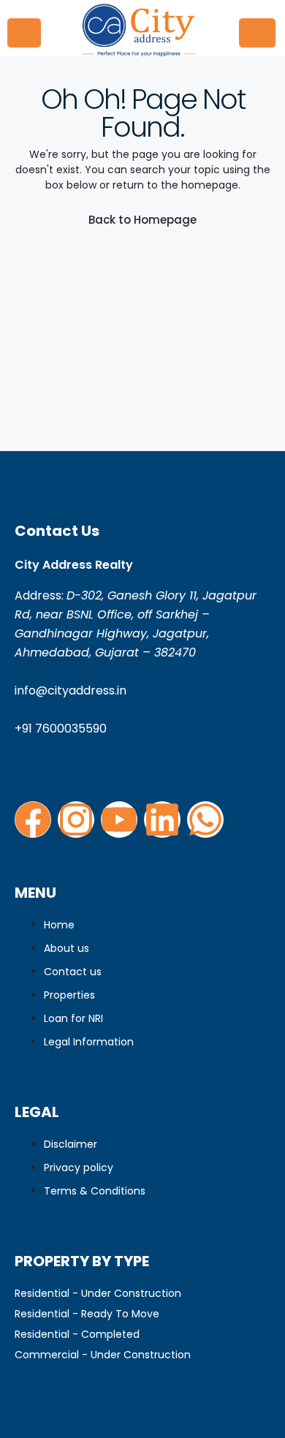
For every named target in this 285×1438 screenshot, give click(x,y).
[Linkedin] (162, 819)
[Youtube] (119, 819)
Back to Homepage (142, 219)
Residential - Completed (77, 1334)
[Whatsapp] (205, 819)
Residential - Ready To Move (87, 1313)
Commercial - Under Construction (103, 1354)
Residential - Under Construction (98, 1293)
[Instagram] (76, 819)
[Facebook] (33, 819)
